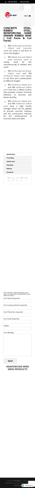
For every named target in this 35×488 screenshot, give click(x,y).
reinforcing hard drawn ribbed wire (20, 72)
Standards (10, 165)
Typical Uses (11, 161)
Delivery (9, 169)
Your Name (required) (12, 298)
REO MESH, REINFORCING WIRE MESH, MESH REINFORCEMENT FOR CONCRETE (17, 381)
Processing (10, 158)
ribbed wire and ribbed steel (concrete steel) (20, 58)
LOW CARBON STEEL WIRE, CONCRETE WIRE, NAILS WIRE (15, 414)
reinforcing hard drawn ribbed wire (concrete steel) (18, 48)
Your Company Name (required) (15, 305)
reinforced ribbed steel (14, 76)
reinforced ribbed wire (21, 84)
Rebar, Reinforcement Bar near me (17, 447)
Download (10, 172)
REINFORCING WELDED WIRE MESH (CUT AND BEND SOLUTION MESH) (17, 398)
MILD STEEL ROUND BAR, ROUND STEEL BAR (16, 431)
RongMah (17, 481)
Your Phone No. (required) (13, 312)
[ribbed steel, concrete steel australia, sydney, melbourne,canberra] (18, 137)
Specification (11, 154)
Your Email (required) (11, 319)
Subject (6, 326)
